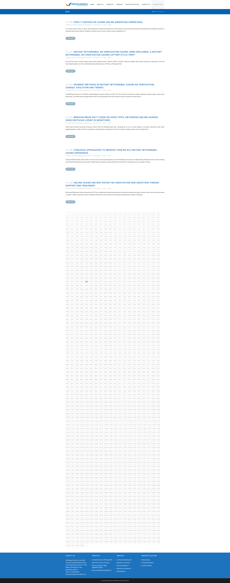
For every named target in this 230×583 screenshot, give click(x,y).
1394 (134, 474)
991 (120, 398)
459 (158, 297)
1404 (86, 478)
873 (129, 376)
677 (148, 338)
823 (81, 368)
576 (143, 319)
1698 (153, 530)
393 (129, 285)
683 (81, 342)
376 (143, 282)
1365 (91, 470)
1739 (158, 538)
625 (91, 331)
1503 (82, 496)
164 (86, 244)
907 (100, 383)
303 (81, 270)
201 (72, 251)
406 (96, 289)
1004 (86, 402)
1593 (129, 511)
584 (86, 323)
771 (120, 357)
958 (153, 391)
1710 (115, 534)
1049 (110, 410)
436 (143, 293)
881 (72, 380)
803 (81, 364)
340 (67, 278)
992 (124, 398)
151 (120, 240)
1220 (67, 444)
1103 (82, 421)
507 (100, 308)
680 (67, 342)
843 (81, 372)
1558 (153, 504)
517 (148, 308)
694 (134, 342)
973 (129, 395)
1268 (105, 451)
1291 (120, 455)
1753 (129, 542)
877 (148, 376)
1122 (77, 425)
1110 (115, 421)
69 (110, 225)
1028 (105, 406)
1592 (124, 511)
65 (91, 225)
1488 (105, 493)
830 (115, 368)
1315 (139, 459)
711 (120, 346)
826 (96, 368)
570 (115, 319)
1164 (86, 432)
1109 (110, 421)
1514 (134, 496)
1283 (82, 455)
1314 (134, 459)
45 (91, 221)
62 (77, 225)
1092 (124, 417)
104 (86, 233)
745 (91, 353)
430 (115, 293)
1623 (82, 519)
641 (72, 334)
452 (124, 297)
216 (143, 251)
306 (96, 270)
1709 (110, 534)
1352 (124, 466)
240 (67, 259)
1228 (105, 444)
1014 (134, 402)
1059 (158, 410)
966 (96, 395)
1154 (134, 429)
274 (134, 263)
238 (153, 255)
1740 (67, 542)
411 (120, 289)
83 (82, 229)
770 (115, 357)
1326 (96, 462)
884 (86, 380)
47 (101, 221)
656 (143, 334)
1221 (72, 444)
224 (86, 255)
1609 (110, 515)
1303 (82, 459)
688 (105, 342)
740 (67, 353)
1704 (86, 534)
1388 (105, 474)
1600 (67, 515)
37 (148, 218)
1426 (96, 481)
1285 (91, 455)
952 (124, 391)
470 (115, 300)
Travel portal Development (124, 560)
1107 (101, 421)
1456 (144, 485)
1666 (96, 527)
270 (115, 263)
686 (96, 342)
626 (96, 331)
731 (120, 349)
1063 (82, 413)
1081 (72, 417)
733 (129, 349)
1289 (110, 455)
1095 (139, 417)
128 (105, 236)
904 (86, 383)
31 (120, 218)
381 (72, 285)
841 (72, 372)
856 (143, 372)
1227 (101, 444)
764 (86, 357)
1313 (129, 459)
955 (139, 391)
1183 (82, 436)
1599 (158, 511)
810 (115, 364)
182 (77, 248)
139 (158, 236)
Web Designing (121, 571)
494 (134, 304)
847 (100, 372)
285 (91, 266)
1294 (134, 455)
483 (81, 304)
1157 (148, 429)
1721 (72, 538)
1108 (105, 421)
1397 (148, 474)
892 (124, 380)
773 (129, 357)
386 (96, 285)
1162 (77, 432)
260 (67, 263)
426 (96, 293)
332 (124, 274)
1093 (129, 417)
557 (148, 315)
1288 (105, 455)
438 (153, 293)
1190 (115, 436)
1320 (67, 462)
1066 (96, 413)
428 (105, 293)
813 (129, 364)
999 (158, 398)
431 (120, 293)
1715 (139, 534)
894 (134, 380)
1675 (139, 527)
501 (72, 308)
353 (129, 278)
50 (115, 221)
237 (148, 255)
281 (72, 266)
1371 (120, 470)
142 (77, 240)
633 (129, 331)
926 (96, 387)
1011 (120, 402)
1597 (148, 511)
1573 (129, 508)
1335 (139, 462)
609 (110, 327)
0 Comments (96, 25)
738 (153, 349)
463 (81, 300)
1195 (139, 436)
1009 (110, 402)
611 (120, 327)
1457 (148, 485)
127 (100, 236)
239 (158, 255)
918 (153, 383)
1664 (86, 527)
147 (100, 240)
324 (86, 274)
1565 (91, 508)
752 (124, 353)
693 (129, 342)
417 (148, 289)
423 (81, 293)
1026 (96, 406)
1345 (91, 466)
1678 (153, 527)
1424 (86, 481)
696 (143, 342)
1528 (105, 500)
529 (110, 312)
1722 (77, 538)
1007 (101, 402)
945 (91, 391)
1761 (72, 545)
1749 (110, 542)
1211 (120, 440)
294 (134, 266)
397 (148, 285)
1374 (134, 470)
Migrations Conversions (123, 562)
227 (100, 255)
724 (86, 349)
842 (77, 372)
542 (77, 315)
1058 (153, 410)
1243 (82, 447)
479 (158, 300)
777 (148, 357)
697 (148, 342)
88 (105, 229)
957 (148, 391)
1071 (120, 413)
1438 (153, 481)
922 (77, 387)
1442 (77, 485)
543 (81, 315)
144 (86, 240)
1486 (96, 493)
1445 (91, 485)
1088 (105, 417)
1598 (153, 511)
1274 (134, 451)
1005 (91, 402)
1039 (158, 406)
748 (105, 353)
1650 (115, 523)
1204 (86, 440)
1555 (139, 504)
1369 (110, 470)
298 (153, 266)
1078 (153, 413)
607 (100, 327)
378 (153, 282)
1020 (67, 406)
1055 (139, 410)
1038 (153, 406)
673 (129, 338)
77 (148, 225)
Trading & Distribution (148, 562)
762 (77, 357)
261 (72, 263)
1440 (67, 485)
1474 (134, 489)
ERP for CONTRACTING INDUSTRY (101, 570)
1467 (101, 489)
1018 (153, 402)
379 (158, 282)
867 (100, 376)
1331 (120, 462)
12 (125, 214)
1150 (115, 429)
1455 (139, 485)
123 (81, 236)
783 (81, 361)
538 (153, 312)
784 (86, 361)
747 (100, 353)
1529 (110, 500)
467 (100, 300)
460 (67, 300)
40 (67, 221)
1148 (105, 429)
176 (143, 244)
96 (144, 229)
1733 (129, 538)
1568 (105, 508)
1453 (129, 485)
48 (105, 221)
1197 (148, 436)
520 (67, 312)
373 (129, 282)
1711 (120, 534)
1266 (96, 451)
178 (153, 244)
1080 (67, 417)
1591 (120, 511)
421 (72, 293)
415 (139, 289)
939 (158, 387)
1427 (101, 481)
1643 (82, 523)
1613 (129, 515)
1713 (129, 534)
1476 (144, 489)
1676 (144, 527)
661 (72, 338)
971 (120, 395)
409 (110, 289)
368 (105, 282)
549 (110, 315)
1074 (134, 413)
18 (153, 214)
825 (91, 368)
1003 (82, 402)
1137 (148, 425)
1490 (115, 493)
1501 (72, 496)
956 (143, 391)
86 (96, 229)
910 (115, 383)
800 (67, 364)
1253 (129, 447)
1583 (82, 511)
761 (72, 357)
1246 (96, 447)
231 (120, 255)
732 (124, 349)
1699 (158, 530)
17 (148, 214)
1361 (72, 470)
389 (110, 285)
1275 (139, 451)
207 (100, 251)
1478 (153, 489)
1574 (134, 508)
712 (124, 346)
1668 (105, 527)
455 (139, 297)
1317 (148, 459)
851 (120, 372)
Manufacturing (146, 560)
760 (67, 357)
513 (129, 308)
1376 (144, 470)
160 (67, 244)
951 (120, 391)
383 (81, 285)
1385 (91, 474)
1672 (124, 527)
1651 (120, 523)
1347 (101, 466)
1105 (91, 421)
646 (96, 334)
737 (148, 349)
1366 (96, 470)
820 (67, 368)
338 (153, 274)
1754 (134, 542)
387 (100, 285)
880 (67, 380)
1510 (115, 496)
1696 (144, 530)
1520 (67, 500)
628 (105, 331)
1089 (110, 417)
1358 (153, 466)
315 (139, 270)
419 (158, 289)
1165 (91, 432)
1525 (91, 500)
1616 (144, 515)
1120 (67, 425)
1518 (153, 496)
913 (129, 383)
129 (110, 236)
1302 (77, 459)
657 (148, 334)
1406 (96, 478)
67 (101, 225)
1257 (148, 447)
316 (143, 270)
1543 (82, 504)
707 (100, 346)
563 (81, 319)
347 (100, 278)
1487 (101, 493)
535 (139, 312)
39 (158, 218)
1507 (101, 496)
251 (120, 259)
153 (129, 240)
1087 (101, 417)
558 (153, 315)
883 (81, 380)
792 (124, 361)
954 (134, 391)
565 (91, 319)
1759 (158, 542)
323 (81, 274)
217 (148, 251)
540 (67, 315)
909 (110, 383)
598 (153, 323)
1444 (86, 485)
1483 (82, 493)
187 (100, 248)
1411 (120, 478)
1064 (86, 413)
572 (124, 319)
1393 (129, 474)
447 (100, 297)
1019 (158, 402)
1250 (115, 447)
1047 (101, 410)
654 (134, 334)
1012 (124, 402)
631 (120, 331)
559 (158, 315)
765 (91, 357)
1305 (91, 459)
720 (67, 349)
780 (67, 361)
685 (91, 342)
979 (158, 395)
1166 (96, 432)
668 (105, 338)
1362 (77, 470)
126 (96, 236)
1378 (153, 470)
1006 (96, 402)
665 (91, 338)
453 (129, 297)
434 (134, 293)
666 (96, 338)
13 (129, 214)
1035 (139, 406)
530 (115, 312)
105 (91, 233)
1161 (72, 432)
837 (148, 368)
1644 (86, 523)
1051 (120, 410)
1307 (101, 459)
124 (86, 236)
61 (72, 225)
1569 (110, 508)
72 (125, 225)
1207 (101, 440)
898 (153, 380)
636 (143, 331)
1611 (120, 515)
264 (86, 263)
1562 (77, 508)
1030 (115, 406)
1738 (153, 538)
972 (124, 395)
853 (129, 372)
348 (105, 278)
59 (158, 221)
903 (81, 383)
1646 (96, 523)
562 (77, 319)
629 (110, 331)
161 (72, 244)
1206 (96, 440)
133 (129, 236)
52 (125, 221)
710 (115, 346)
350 (115, 278)
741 (72, 353)
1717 (148, 534)
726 (96, 349)
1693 (129, 530)
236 (143, 255)
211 (120, 251)
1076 (144, 413)
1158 (153, 429)
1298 (153, 455)
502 (77, 308)
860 (67, 376)
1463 (82, 489)
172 (124, 244)
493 (129, 304)
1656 (144, 523)
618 (153, 327)
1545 (91, 504)
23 (82, 218)
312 (124, 270)
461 (72, 300)
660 (67, 338)
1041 (72, 410)
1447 (101, 485)
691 (120, 342)
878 (153, 376)
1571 (120, 508)
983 (81, 398)
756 (143, 353)
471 (120, 300)
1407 (101, 478)
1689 (110, 530)
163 (81, 244)
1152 (124, 429)
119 (158, 233)
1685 (91, 530)
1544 (86, 504)
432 (124, 293)
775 (139, 357)
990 (115, 398)
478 (153, 300)
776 (143, 357)
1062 (77, 413)
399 (158, 285)
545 (91, 315)
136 (143, 236)
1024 (86, 406)
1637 (148, 519)
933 (129, 387)
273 (129, 263)
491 (120, 304)
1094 (134, 417)
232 (124, 255)
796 (143, 361)
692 (124, 342)
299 (158, 266)
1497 (148, 493)
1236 (144, 444)
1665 (91, 527)
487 (100, 304)
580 (67, 323)
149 (110, 240)
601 (72, 327)
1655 (139, 523)
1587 (101, 511)
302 (77, 270)
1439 (158, 481)
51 (120, 221)
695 (139, 342)
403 (81, 289)
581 (72, 323)
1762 (77, 545)
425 (91, 293)
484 (86, 304)
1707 (101, 534)
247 (100, 259)
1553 (129, 504)
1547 (101, 504)
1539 (158, 500)
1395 (139, 474)
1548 (105, 504)
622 (77, 331)
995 (139, 398)
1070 (115, 413)
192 (124, 248)
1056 (144, 410)
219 (158, 251)
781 (72, 361)
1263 (82, 451)
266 (96, 263)
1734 (134, 538)
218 (153, 251)
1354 (134, 466)
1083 (82, 417)
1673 (129, 527)
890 (115, 380)
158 (153, 240)
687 (100, 342)
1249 (110, 447)
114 (134, 233)
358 (153, 278)
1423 (82, 481)
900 (67, 383)
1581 (72, 511)
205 (91, 251)
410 (115, 289)
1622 (77, 519)
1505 (91, 496)
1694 (134, 530)
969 (110, 395)
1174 (134, 432)
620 (67, 331)
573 (129, 319)
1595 (139, 511)
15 (139, 214)
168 (105, 244)
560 (67, 319)
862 (77, 376)
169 (110, 244)
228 (105, 255)
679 (158, 338)
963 (81, 395)
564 (86, 319)
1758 (153, 542)
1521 (72, 500)
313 (129, 270)
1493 (129, 493)
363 (81, 282)
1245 (91, 447)
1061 (72, 413)
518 (153, 308)
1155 (139, 429)
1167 (101, 432)
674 (134, 338)
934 (134, 387)
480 (67, 304)
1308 (105, 459)
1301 (72, 459)
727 (100, 349)
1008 (105, 402)
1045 (91, 410)
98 (153, 229)
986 (96, 398)
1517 (148, 496)
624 (86, 331)
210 (115, 251)
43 (82, 221)
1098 (153, 417)
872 (124, 376)
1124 (86, 425)
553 (129, 315)
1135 (139, 425)
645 (91, 334)
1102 (77, 421)
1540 (67, 504)
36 (144, 218)
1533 (129, 500)
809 (110, 364)
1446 (96, 485)
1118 (153, 421)
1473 (129, 489)
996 (143, 398)
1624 (86, 519)
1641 (72, 523)
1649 (110, 523)
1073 (129, 413)
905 (91, 383)
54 (134, 221)
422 (77, 293)
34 (134, 218)
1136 (144, 425)
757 (148, 353)
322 (77, 274)
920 (67, 387)
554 (134, 315)
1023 (82, 406)
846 (96, 372)
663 (81, 338)
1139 (158, 425)
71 (120, 225)
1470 (115, 489)
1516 (144, 496)
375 (139, 282)
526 (96, 312)
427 (100, 293)
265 (91, 263)
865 (91, 376)
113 (129, 233)
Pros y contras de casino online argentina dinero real (108, 22)
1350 (115, 466)
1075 (139, 413)
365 (91, 282)
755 (139, 353)
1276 (144, 451)
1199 (158, 436)
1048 (105, 410)
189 (110, 248)
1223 (82, 444)
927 (100, 387)
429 (110, 293)
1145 (91, 429)
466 (96, 300)
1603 (82, 515)
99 (158, 229)
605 (91, 327)
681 (72, 342)
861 (72, 376)
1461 (72, 489)
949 (110, 391)
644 (86, 334)
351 (120, 278)
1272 (124, 451)
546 (96, 315)
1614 (134, 515)
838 (153, 368)
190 (115, 248)
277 (148, 263)
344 (86, 278)
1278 (153, 451)
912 (124, 383)
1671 (120, 527)
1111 (120, 421)
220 (67, 255)
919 (158, 383)
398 (153, 285)
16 (144, 214)
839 (158, 368)
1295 (139, 455)
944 (86, 391)
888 (105, 380)
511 (120, 308)
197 (148, 248)
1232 (124, 444)
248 (105, 259)
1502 (77, 496)
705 (91, 346)
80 (67, 229)
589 (110, 323)
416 (143, 289)
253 (129, 259)
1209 (110, 440)
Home (153, 11)
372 (124, 282)
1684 (86, 530)
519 (158, 308)
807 (100, 364)
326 (96, 274)
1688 (105, 530)
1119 (158, 421)
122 (77, 236)
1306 (96, 459)
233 (129, 255)
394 (134, 285)
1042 (77, 410)
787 (100, 361)
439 (158, 293)
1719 (158, 534)
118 (153, 233)
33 (129, 218)
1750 (115, 542)
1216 (144, 440)
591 (120, 323)
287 (100, 266)
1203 (82, 440)
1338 (153, 462)
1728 (105, 538)
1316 (144, 459)
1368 (105, 470)
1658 (153, 523)
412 (124, 289)
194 (134, 248)
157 (148, 240)
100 (67, 233)
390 (115, 285)
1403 (82, 478)
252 (124, 259)
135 (139, 236)
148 (105, 240)
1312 (124, 459)
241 (72, 259)
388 (105, 285)
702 (77, 346)
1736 (144, 538)
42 (77, 221)
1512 (124, 496)
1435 (139, 481)
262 (77, 263)
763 (81, 357)
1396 (144, 474)
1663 (82, 527)
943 (81, 391)
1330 (115, 462)
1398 (153, 474)
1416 (144, 478)
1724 (86, 538)
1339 (158, 462)
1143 (82, 429)
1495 (139, 493)
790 (115, 361)
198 (153, 248)
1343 (82, 466)
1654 (134, 523)
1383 (82, 474)
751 (120, 353)
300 (67, 270)
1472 (124, 489)
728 (105, 349)
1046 (96, 410)
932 (124, 387)
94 (134, 229)
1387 (101, 474)
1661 (72, 527)
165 (91, 244)
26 (96, 218)
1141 (72, 429)
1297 (148, 455)
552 (124, 315)
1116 (144, 421)
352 (124, 278)
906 (96, 383)
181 (72, 248)
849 (110, 372)
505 (91, 308)
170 (115, 244)
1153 (129, 429)
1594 (134, 511)
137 (148, 236)
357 (148, 278)
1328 (105, 462)
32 (125, 218)
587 (100, 323)
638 (153, 331)
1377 (148, 470)
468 (105, 300)
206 (96, 251)
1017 (148, 402)
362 (77, 282)
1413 (129, 478)
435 (139, 293)
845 (91, 372)
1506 (96, 496)
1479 (158, 489)
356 (143, 278)
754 (134, 353)
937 (148, 387)
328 (105, 274)
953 (129, 391)
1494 (134, 493)
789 (110, 361)
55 (139, 221)
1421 (72, 481)
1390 (115, 474)
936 (143, 387)
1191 (120, 436)
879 (158, 376)
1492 (124, 493)
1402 (77, 478)
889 (110, 380)
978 (153, 395)
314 (134, 270)
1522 (77, 500)
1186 (96, 436)
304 (86, 270)
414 (134, 289)
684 (86, 342)
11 (120, 214)
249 (110, 259)
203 (81, 251)
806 (96, 364)
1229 (110, 444)
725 (91, 349)
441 (72, 297)
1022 (77, 406)
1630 (115, 519)
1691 (120, 530)
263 (81, 263)
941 (72, 391)
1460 (67, 489)
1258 (153, 447)
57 (148, 221)
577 (148, 319)
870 (115, 376)
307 (100, 270)
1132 (124, 425)
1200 (67, 440)
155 (139, 240)
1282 (77, 455)
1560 (67, 508)
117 (148, 233)
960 (67, 395)
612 (124, 327)
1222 (77, 444)
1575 (139, 508)
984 (86, 398)
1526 (96, 500)
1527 (101, 500)
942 (77, 391)
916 (143, 383)
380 (67, 285)
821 (72, 368)
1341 (72, 466)
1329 (110, 462)
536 (143, 312)
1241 (72, 447)
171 (120, 244)
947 (100, 391)
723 (81, 349)
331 (120, 274)
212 (124, 251)
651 (120, 334)
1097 (148, 417)
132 (124, 236)
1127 (101, 425)
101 (72, 233)
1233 (129, 444)
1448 (105, 485)
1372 (124, 470)
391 (120, 285)
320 (67, 274)
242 (77, 259)
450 (115, 297)
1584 (86, 511)
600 (67, 327)
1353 (129, 466)
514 (134, 308)
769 (110, 357)
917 (148, 383)
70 (115, 225)
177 (148, 244)
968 (105, 395)
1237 (148, 444)
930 (115, 387)
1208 (105, 440)
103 (81, 233)
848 (105, 372)
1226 (96, 444)
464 (86, 300)
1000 (67, 402)
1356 (144, 466)
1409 (110, 478)
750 (115, 353)
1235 (139, 444)
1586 (96, 511)
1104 (86, 421)
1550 (115, 504)
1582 (77, 511)
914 (134, 383)
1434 (134, 481)
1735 (139, 538)
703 (81, 346)
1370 (115, 470)
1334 (134, 462)
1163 (82, 432)
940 (67, 391)
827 (100, 368)
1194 (134, 436)
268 (105, 263)
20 (67, 218)
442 (77, 297)
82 (77, 229)
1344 (86, 466)
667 (100, 338)
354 (134, 278)
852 (124, 372)
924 (86, 387)
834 (134, 368)
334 (134, 274)
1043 (82, 410)
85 (91, 229)
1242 (77, 447)
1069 (110, 413)
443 (81, 297)
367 (100, 282)
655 (139, 334)
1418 (153, 478)
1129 (110, 425)
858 (153, 372)
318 (153, 270)
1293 (129, 455)
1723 (82, 538)
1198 (153, 436)
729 (110, 349)
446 (96, 297)
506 (96, 308)
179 (158, 244)
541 (72, 315)
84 (86, 229)
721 (72, 349)
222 (77, 255)
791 (120, 361)
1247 (101, 447)
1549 (110, 504)
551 (120, 315)
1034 (134, 406)
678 (153, 338)
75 (139, 225)
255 (139, 259)
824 (86, 368)
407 (100, 289)
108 (105, 233)
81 (72, 229)
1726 (96, 538)
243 (81, 259)
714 (134, 346)
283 (81, 266)
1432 (124, 481)
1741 (72, 542)
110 (115, 233)
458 (153, 297)
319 (158, 270)
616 (143, 327)
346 (96, 278)
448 (105, 297)
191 (120, 248)
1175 (139, 432)
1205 (91, 440)
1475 (139, 489)
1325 (91, 462)
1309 (110, 459)
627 (100, 331)
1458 (153, 485)
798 (153, 361)
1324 (86, 462)
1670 (115, 527)
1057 (148, 410)
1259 (158, 447)
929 (110, 387)
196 (143, 248)
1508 (105, 496)
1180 (67, 436)
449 (110, 297)
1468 (105, 489)
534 (134, 312)
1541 (72, 504)
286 (96, 266)
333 (129, 274)
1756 (144, 542)
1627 (101, 519)
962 (77, 395)
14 (134, 214)
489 (110, 304)
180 (67, 248)
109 (110, 233)
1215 (139, 440)
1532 (124, 500)
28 (105, 218)
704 (86, 346)
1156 (144, 429)
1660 (67, 527)
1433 (129, 481)
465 (91, 300)
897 (148, 380)
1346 (96, 466)
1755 (139, 542)
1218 (153, 440)
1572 (124, 508)
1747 (101, 542)
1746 (96, 542)
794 (134, 361)
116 (143, 233)
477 (148, 300)
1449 (110, 485)
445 (91, 297)
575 (139, 319)
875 (139, 376)
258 (153, 259)
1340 (67, 466)
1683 (82, 530)
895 (139, 380)
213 (129, 251)
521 (72, 312)
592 (124, 323)
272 (124, 263)
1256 (144, 447)
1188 (105, 436)
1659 (158, 523)
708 (105, 346)
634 (134, 331)
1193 (129, 436)
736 (143, 349)
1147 (101, 429)
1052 (124, 410)
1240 (67, 447)
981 (72, 398)
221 (72, 255)
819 (158, 364)
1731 (120, 538)
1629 (110, 519)
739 (158, 349)
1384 (86, 474)
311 (120, 270)
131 (120, 236)
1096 (144, 417)
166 (96, 244)
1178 (153, 432)
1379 (158, 470)
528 (105, 312)
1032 (124, 406)
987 (100, 398)
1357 (148, 466)
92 (125, 229)
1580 (67, 511)
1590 (115, 511)
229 (110, 255)
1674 (134, 527)
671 (120, 338)
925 (91, 387)
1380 (67, 474)
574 (134, 319)
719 (158, 346)
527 (100, 312)
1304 (86, 459)
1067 (101, 413)
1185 (91, 436)
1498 (153, 493)
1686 (96, 530)
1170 (115, 432)
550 (115, 315)
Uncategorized (81, 25)
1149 (110, 429)
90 (115, 229)
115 (139, 233)
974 (134, 395)
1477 (148, 489)
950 (115, 391)
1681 (72, 530)
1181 (72, 436)
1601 (72, 515)
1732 (124, 538)
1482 (77, 493)
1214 (134, 440)
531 (120, 312)
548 (105, 315)
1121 (72, 425)
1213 (129, 440)
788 (105, 361)
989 (110, 398)
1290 (115, 455)
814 (134, 364)
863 (81, 376)
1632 (124, 519)
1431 (120, 481)
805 (91, 364)
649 (110, 334)
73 (129, 225)
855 (139, 372)
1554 (134, 504)
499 (158, 304)
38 (153, 218)
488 (105, 304)
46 (96, 221)
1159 (158, 429)
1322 (77, 462)
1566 (96, 508)
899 (158, 380)
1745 (91, 542)
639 (158, 331)
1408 (105, 478)
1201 (72, 440)
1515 (139, 496)
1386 (96, 474)
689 (110, 342)
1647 (101, 523)
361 (72, 282)
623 (81, 331)
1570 (115, 508)
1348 (105, 466)
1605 (91, 515)
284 (86, 266)
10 (115, 214)
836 (143, 368)
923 (81, 387)
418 (153, 289)
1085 (91, 417)
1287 (101, 455)
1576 (144, 508)
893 (129, 380)
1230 (115, 444)
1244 (86, 447)
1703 (82, 534)
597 (148, 323)
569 (110, 319)
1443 (82, 485)
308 (105, 270)
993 (129, 398)
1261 (72, 451)
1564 (86, 508)
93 (129, 229)
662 (77, 338)
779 (158, 357)
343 (81, 278)
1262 (77, 451)
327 (100, 274)
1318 (153, 459)
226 (96, 255)
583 (81, 323)
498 (153, 304)
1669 (110, 527)
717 (148, 346)
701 (72, 346)
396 (143, 285)
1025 (91, 406)
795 (139, 361)
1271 (120, 451)
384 (86, 285)
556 (143, 315)
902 (77, 383)
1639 (158, 519)
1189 (110, 436)
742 (77, 353)
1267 (101, 451)
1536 (144, 500)
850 (115, 372)
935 (139, 387)
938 (153, 387)
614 (134, 327)
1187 (101, 436)
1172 (124, 432)
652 (124, 334)
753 (129, 353)
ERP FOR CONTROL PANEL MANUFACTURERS (99, 566)
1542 (77, 504)
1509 (110, 496)
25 (91, 218)
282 (77, 266)
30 (115, 218)
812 (124, 364)
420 (67, 293)
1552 (124, 504)
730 (115, 349)
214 (134, 251)
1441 (72, 485)
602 (77, 327)
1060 (67, 413)
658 (153, 334)
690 (115, 342)
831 (120, 368)
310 (115, 270)
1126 (96, 425)
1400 (67, 478)
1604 (86, 515)
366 (96, 282)
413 (129, 289)
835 (139, 368)
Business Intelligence (123, 565)
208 (105, 251)
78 (153, 225)
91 (120, 229)
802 (77, 364)
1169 (110, 432)
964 (86, 395)
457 (148, 297)
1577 (148, 508)
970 (115, 395)
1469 (110, 489)
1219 (158, 440)
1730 (115, 538)
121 (72, 236)
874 (134, 376)
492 (124, 304)
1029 (110, 406)
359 (158, 278)
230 (115, 255)
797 (148, 361)
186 (96, 248)
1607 (101, 515)
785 (91, 361)
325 (91, 274)
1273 (129, 451)
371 (120, 282)
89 (110, 229)
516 (143, 308)
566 (96, 319)
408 (105, 289)
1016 (144, 402)
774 (134, 357)
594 (134, 323)
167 (100, 244)
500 (67, 308)
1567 (101, 508)
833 (129, 368)
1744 (86, 542)
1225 (91, 444)
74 (134, 225)
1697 (148, 530)
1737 (148, 538)
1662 (77, 527)
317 (148, 270)
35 (139, 218)
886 (96, 380)
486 (96, 304)
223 (81, 255)
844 (86, 372)
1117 (148, 421)
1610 (115, 515)
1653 (129, 523)
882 (77, 380)
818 (153, 364)
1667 (101, 527)
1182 (77, 436)
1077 (148, 413)
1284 (86, 455)
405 (91, 289)
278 (153, 263)
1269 (110, 451)
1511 (120, 496)
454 (134, 297)
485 (91, 304)
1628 (105, 519)
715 (139, 346)
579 (158, 319)
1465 (91, 489)
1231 (120, 444)
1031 (120, 406)
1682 (77, 530)
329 (110, 274)
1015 (139, 402)
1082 (77, 417)
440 (67, 297)
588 (105, 323)
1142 (77, 429)
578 (153, 319)
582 (77, 323)
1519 (158, 496)
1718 (153, 534)
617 (148, 327)
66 (96, 225)
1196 (144, 436)
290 (115, 266)
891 (120, 380)
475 (139, 300)
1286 (96, 455)
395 (139, 285)
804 (86, 364)
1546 (96, 504)
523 (81, 312)
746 (96, 353)
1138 (153, 425)
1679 (158, 527)
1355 (139, 466)
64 (86, 225)
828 (105, 368)
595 (139, 323)
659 (158, 334)
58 (153, 221)
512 (124, 308)
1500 (67, 496)
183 (81, 248)
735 (139, 349)
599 (158, 323)
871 (120, 376)
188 (105, 248)
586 (96, 323)
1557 (148, 504)
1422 (77, 481)
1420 (67, 481)
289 (110, 266)
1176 (144, 432)
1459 (158, 485)
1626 (96, 519)
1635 (139, 519)
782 (77, 361)
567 (100, 319)
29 (110, 218)
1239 (158, 444)
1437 (148, 481)
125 (91, 236)
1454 (134, 485)
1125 (91, 425)
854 (134, 372)
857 (148, 372)
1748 (105, 542)
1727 (101, 538)
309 (110, 270)
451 (120, 297)
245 (91, 259)
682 (77, 342)
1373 (129, 470)
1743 (82, 542)
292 (124, 266)
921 (72, 387)
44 (86, 221)
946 (96, 391)
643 (81, 334)
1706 (96, 534)
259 (158, 259)
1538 (153, 500)
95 (139, 229)
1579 (158, 508)
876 (143, 376)
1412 (124, 478)
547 (100, 315)
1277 (148, 451)
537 (148, 312)
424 (86, 293)
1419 (158, 478)
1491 (120, 493)
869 (110, 376)
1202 (77, 440)
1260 (67, 451)
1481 (72, 493)
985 (91, 398)
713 (129, 346)
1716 (144, 534)
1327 (101, 462)
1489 (110, 493)
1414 (134, 478)
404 (86, 289)
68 (105, 225)
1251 (120, 447)
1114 (134, 421)
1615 (139, 515)
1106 (96, 421)
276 (143, 263)
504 (86, 308)
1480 (67, 493)
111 (120, 233)
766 (96, 357)
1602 (77, 515)
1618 (153, 515)
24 (86, 218)
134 (134, 236)
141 (72, 240)
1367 (101, 470)
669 (110, 338)
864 (86, 376)
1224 (86, 444)
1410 (115, 478)
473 (129, 300)
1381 (72, 474)
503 (81, 308)
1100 (67, 421)
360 (67, 282)
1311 (120, 459)
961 (72, 395)
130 (115, 236)
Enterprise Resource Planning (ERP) (102, 560)
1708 (105, 534)
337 (148, 274)
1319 (158, 459)
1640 (67, 523)
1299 (158, 455)
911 (120, 383)
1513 (129, 496)
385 (91, 285)
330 (115, 274)
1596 (144, 511)
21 (72, 218)
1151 (120, 429)
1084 (86, 417)
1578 (153, 508)
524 (86, 312)
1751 (120, 542)
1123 (82, 425)
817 (148, 364)
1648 (105, 523)
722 (77, 349)
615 (139, 327)
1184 (86, 436)
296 (143, 266)
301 (72, 270)
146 (96, 240)
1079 (158, 413)
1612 (124, 515)
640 (67, 334)
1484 (86, 493)
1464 (86, 489)
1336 (144, 462)
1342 (77, 466)
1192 (124, 436)
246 (96, 259)
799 (158, 361)
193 (129, 248)
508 (105, 308)
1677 (148, 527)
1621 (72, 519)
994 (134, 398)
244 (86, 259)
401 (72, 289)
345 (91, 278)
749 (110, 353)
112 (124, 233)
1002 (77, 402)
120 (67, 236)
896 (143, 380)
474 (134, 300)
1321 (72, 462)
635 (139, 331)
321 (72, 274)
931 (120, 387)
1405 (91, 478)
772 (124, 357)
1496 (144, 493)
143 (81, 240)
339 (158, 274)
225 (91, 255)
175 (139, 244)
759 (158, 353)
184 (86, 248)
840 (67, 372)
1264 (86, 451)
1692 (124, 530)
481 (72, 304)
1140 (67, 429)
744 (86, 353)
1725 (91, 538)
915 (139, 383)
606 (96, 327)
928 (105, 387)
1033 (129, 406)
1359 (158, 466)
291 (120, 266)
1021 (72, 406)
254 (134, 259)
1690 (115, 530)
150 (115, 240)
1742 (77, 542)
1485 (91, 493)
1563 (82, 508)
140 (67, 240)
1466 (96, 489)
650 (115, 334)
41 (72, 221)
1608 (105, 515)
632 (124, 331)
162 (77, 244)
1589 (110, 511)
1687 (101, 530)
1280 (67, 455)
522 (77, 312)
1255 (139, 447)
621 (72, 331)
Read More (70, 38)
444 (86, 297)
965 (91, 395)
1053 (129, 410)
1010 (115, 402)
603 (81, 327)
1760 (67, 545)
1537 (148, 500)
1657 (148, 523)
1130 (115, 425)
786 (96, 361)
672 (124, 338)
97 (148, 229)
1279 (158, 451)
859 (158, 372)
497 (148, 304)
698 (153, 342)
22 (77, 218)
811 (120, 364)
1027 (101, 406)
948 (105, 391)
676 (143, 338)
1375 (139, 470)
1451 (120, 485)
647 (100, 334)
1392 (124, 474)
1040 (67, 410)
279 (158, 263)
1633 (129, 519)
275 (139, 263)
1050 (115, 410)
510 (115, 308)
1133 (129, 425)
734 (134, 349)
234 (134, 255)
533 (129, 312)
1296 (144, 455)
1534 (134, 500)
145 (91, 240)
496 (143, 304)
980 (67, 398)
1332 (124, 462)
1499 (158, 493)
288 (105, 266)
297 (148, 266)
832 (124, 368)
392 (124, 285)
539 (158, 312)
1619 (158, 515)
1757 (148, 542)
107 (100, 233)
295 (139, 266)
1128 (105, 425)
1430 (115, 481)
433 (129, 293)
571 (120, 319)
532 (124, 312)
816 (143, 364)
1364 (86, 470)
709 (110, 346)
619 (158, 327)
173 (129, 244)
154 (134, 240)
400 (67, 289)
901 (72, 383)
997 (148, 398)
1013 (129, 402)
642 (77, 334)
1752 (124, 542)
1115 (139, 421)
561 (72, 319)
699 (158, 342)
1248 (105, 447)
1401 (72, 478)
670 (115, 338)
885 (91, 380)
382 (77, 285)
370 (115, 282)
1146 (96, 429)
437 (148, 293)
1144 (86, 429)
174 (134, 244)
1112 (124, 421)
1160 (67, 432)
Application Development (124, 568)
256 (143, 259)
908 (105, 383)
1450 (115, 485)
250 (115, 259)
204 (86, 251)
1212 (124, 440)
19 (158, 214)
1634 (134, 519)
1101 (72, 421)
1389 (110, 474)
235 (139, 255)
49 (110, 221)
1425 (91, 481)
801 (72, 364)
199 (158, 248)
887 (100, 380)
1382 (77, 474)
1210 (115, 440)
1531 (120, 500)
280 (67, 266)
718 (153, 346)
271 (120, 263)
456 (143, 297)
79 (158, 225)
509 (110, 308)
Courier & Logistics (147, 565)
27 (101, 218)
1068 (105, 413)
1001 (72, 402)
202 (77, 251)
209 (110, 251)
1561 (72, 508)
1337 (148, 462)
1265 (91, 451)
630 (115, 331)
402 (77, 289)
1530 (115, 500)
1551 (120, 504)
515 (139, 308)
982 (77, 398)
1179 (158, 432)
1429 (110, 481)
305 (91, 270)
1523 (82, 500)
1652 (124, 523)
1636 (144, 519)
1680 (67, 530)
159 (158, 240)
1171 (120, 432)
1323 (82, 462)
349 (110, 278)
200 (67, 251)
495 (139, 304)
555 (139, 315)
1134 (134, 425)
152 (124, 240)
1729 (110, 538)
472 (124, 300)
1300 (67, 459)
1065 (91, 413)
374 (134, 282)
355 (139, 278)
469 (110, 300)
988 (105, 398)
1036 (144, 406)
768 (105, 357)
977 (148, 395)
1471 (120, 489)
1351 (120, 466)
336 (143, 274)
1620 (67, 519)
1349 (110, 466)
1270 (115, 451)
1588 (105, 511)
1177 (148, 432)
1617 (148, 515)
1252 (124, 447)
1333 (129, 462)
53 (129, 221)
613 (129, 327)
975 (139, 395)
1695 (139, 530)
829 (110, 368)
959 (158, 391)
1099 (158, 417)
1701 (72, 534)
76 (144, 225)
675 (139, 338)
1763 (82, 545)
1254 (134, 447)
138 (153, 236)
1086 (96, 417)
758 (153, 353)
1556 (144, 504)
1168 (105, 432)
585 (91, 323)
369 (110, 282)
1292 (124, 455)
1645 (91, 523)
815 (139, 364)
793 (129, 361)
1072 (124, 413)
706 (96, 346)
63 (82, 225)
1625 (91, 519)
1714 (134, 534)
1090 (115, 417)
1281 (72, 455)
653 (129, 334)
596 (143, 323)
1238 (153, 444)
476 (143, 300)
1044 (86, 410)
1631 (120, 519)
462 (77, 300)
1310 (115, 459)
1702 (77, 534)
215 (139, 251)
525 (91, 312)
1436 (144, 481)
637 (148, 331)
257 (148, 259)
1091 (120, 417)
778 (153, 357)
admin (89, 25)
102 (77, 233)
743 (81, 353)
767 (100, 357)
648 (105, 334)
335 (139, 274)
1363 (82, 470)
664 (86, 338)
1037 (148, 406)
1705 (91, 534)
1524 (86, 500)
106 (96, 233)
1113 (129, 421)
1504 (86, 496)
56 (144, 221)
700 (67, 346)
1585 (91, 511)
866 (96, 376)
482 (77, 304)
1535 (139, 500)
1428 (105, 481)
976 (143, 395)
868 (105, 376)
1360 (67, 470)
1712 (124, 534)
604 (86, 327)
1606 (96, 515)
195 (139, 248)
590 (115, 323)
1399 (158, 474)
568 (105, 319)
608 (105, 327)
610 (115, 327)
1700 (67, 534)
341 (72, 278)
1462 (77, 489)
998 (153, 398)
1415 (139, 478)
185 (91, 248)
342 (77, 278)
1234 (134, 444)
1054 (134, 410)
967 (100, 395)
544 (86, 315)
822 (77, 368)
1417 (148, 478)
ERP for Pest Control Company (100, 562)
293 (129, 266)
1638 (153, 519)
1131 (120, 425)
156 (143, 240)
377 (148, 282)
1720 (67, 538)
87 (101, 229)
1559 (158, 504)
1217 (148, 440)
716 (143, 346)
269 (110, 263)
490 (115, 304)
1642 (77, 523)
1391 (120, 474)
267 (100, 263)
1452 (124, 485)
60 (67, 225)
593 (129, 323)
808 (105, 364)
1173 (129, 432)
